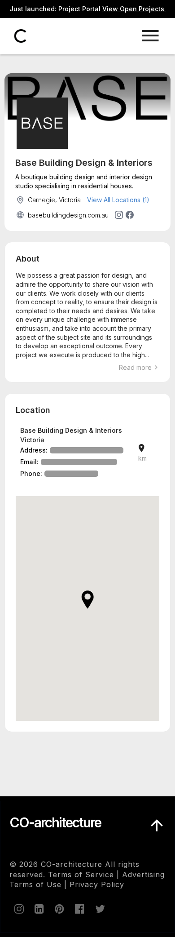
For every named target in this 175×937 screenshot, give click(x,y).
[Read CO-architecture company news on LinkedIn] (39, 909)
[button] (87, 599)
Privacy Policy (97, 884)
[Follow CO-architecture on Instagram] (18, 909)
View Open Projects (134, 9)
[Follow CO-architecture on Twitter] (99, 909)
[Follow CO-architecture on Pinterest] (59, 909)
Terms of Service (81, 874)
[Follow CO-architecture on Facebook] (79, 909)
